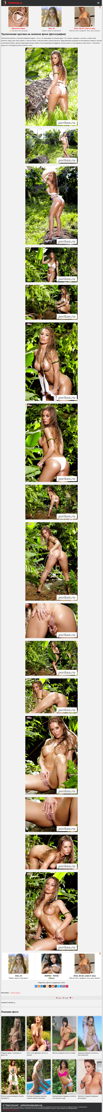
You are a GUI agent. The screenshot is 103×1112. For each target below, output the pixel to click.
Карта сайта (15, 1109)
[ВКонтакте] (36, 986)
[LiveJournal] (56, 986)
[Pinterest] (67, 986)
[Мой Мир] (41, 986)
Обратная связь (7, 1109)
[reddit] (53, 986)
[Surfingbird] (58, 986)
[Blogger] (47, 986)
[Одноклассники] (39, 986)
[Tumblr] (61, 986)
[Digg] (50, 986)
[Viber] (64, 986)
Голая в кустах (15, 992)
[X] (44, 986)
